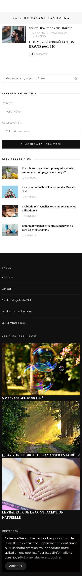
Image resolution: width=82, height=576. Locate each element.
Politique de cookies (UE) (17, 311)
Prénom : (8, 103)
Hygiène (67, 28)
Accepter (15, 566)
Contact (6, 288)
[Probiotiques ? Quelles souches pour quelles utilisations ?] (10, 210)
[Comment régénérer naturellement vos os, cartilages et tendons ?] (10, 230)
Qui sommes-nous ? (14, 322)
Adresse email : (12, 122)
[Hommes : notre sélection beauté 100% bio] (14, 34)
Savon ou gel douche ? (22, 398)
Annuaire (7, 277)
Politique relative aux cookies (41, 557)
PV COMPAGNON (58, 33)
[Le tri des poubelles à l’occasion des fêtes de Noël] (10, 191)
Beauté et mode (50, 28)
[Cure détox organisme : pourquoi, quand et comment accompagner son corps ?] (10, 172)
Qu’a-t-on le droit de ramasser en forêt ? (41, 455)
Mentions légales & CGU (16, 300)
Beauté (33, 28)
